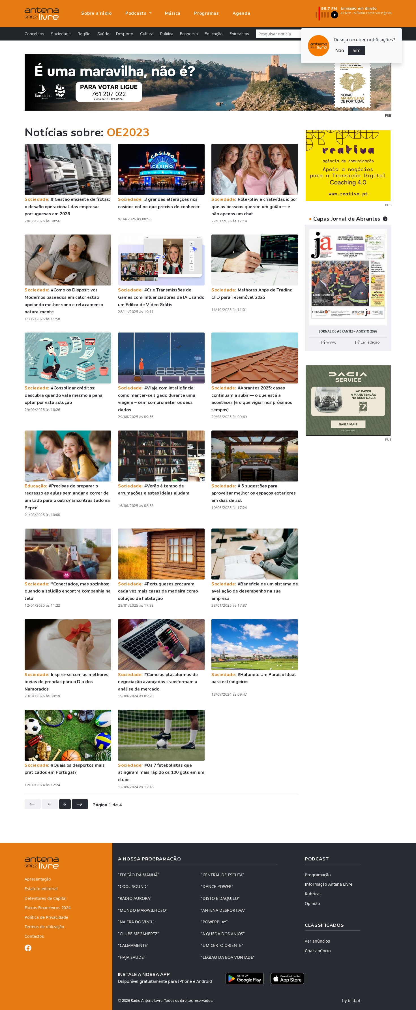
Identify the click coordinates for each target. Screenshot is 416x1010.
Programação (318, 874)
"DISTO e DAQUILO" (220, 898)
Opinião (312, 903)
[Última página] (80, 804)
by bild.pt (351, 1000)
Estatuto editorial (41, 888)
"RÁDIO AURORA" (134, 898)
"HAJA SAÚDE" (131, 957)
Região (84, 34)
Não (339, 50)
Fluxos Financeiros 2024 (47, 907)
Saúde (103, 34)
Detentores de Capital (46, 898)
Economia (189, 34)
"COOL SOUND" (133, 886)
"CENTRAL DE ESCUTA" (222, 874)
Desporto (124, 34)
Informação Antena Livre (328, 884)
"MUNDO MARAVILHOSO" (143, 910)
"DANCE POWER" (217, 886)
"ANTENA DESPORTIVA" (223, 910)
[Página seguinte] (65, 804)
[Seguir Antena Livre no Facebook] (28, 949)
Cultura (146, 34)
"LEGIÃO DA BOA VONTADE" (228, 957)
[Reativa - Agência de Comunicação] (348, 165)
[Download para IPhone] (287, 978)
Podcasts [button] (136, 13)
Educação (214, 34)
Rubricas (313, 893)
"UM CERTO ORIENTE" (222, 945)
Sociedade (61, 34)
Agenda (241, 13)
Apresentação (38, 879)
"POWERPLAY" (214, 921)
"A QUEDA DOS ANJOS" (223, 933)
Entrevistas (239, 34)
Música (173, 13)
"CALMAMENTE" (133, 945)
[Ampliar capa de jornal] (348, 277)
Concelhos (34, 34)
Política (166, 34)
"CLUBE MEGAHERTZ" (138, 933)
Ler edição (369, 342)
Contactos (34, 936)
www (330, 342)
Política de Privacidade (46, 917)
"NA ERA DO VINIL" (136, 921)
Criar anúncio (318, 950)
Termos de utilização (44, 926)
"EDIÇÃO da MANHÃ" (138, 874)
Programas (206, 13)
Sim (357, 50)
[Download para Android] (245, 978)
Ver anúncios (317, 941)
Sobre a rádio (96, 13)
